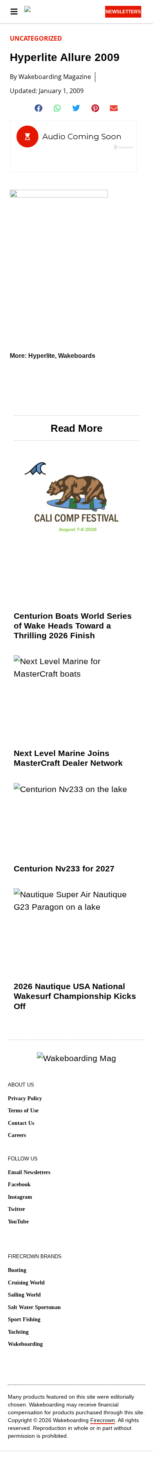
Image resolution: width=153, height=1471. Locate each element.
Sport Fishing (24, 1319)
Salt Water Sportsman (34, 1307)
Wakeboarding (25, 1344)
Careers (17, 1135)
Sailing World (24, 1295)
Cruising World (26, 1283)
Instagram (20, 1197)
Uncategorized (36, 38)
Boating (17, 1270)
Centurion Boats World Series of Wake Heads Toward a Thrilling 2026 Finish (73, 625)
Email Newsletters (29, 1172)
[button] (39, 108)
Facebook (19, 1184)
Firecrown (102, 1420)
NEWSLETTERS (123, 11)
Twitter (16, 1209)
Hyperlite (41, 355)
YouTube (18, 1222)
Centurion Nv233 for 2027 (64, 868)
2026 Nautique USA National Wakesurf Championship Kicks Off (75, 996)
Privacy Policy (25, 1098)
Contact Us (21, 1123)
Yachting (18, 1332)
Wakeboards (76, 355)
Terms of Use (23, 1111)
